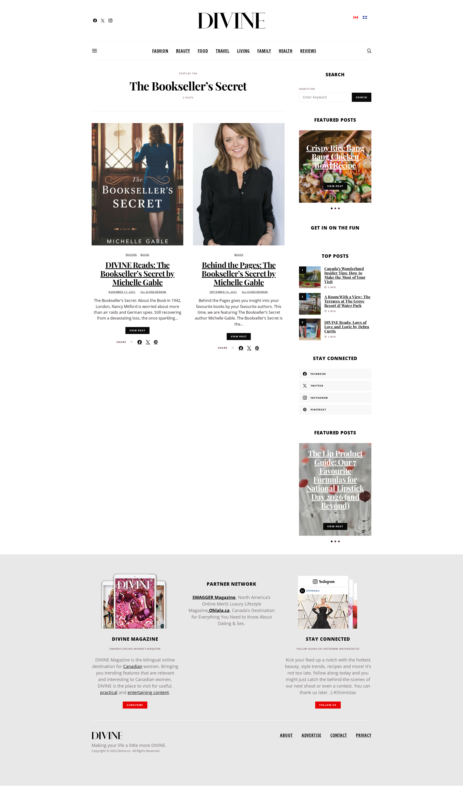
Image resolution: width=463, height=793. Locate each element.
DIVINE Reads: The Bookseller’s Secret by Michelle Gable (137, 273)
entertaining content (148, 692)
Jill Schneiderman (153, 291)
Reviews (308, 51)
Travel (222, 51)
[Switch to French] (364, 17)
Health (286, 51)
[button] (332, 208)
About (286, 735)
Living (243, 51)
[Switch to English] (355, 17)
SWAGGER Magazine (214, 597)
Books (144, 254)
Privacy (363, 735)
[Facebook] (95, 20)
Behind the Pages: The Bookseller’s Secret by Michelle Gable (239, 273)
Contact (338, 735)
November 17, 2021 (122, 291)
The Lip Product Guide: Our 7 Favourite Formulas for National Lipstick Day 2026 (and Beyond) (335, 479)
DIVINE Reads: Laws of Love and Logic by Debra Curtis (346, 327)
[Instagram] (110, 20)
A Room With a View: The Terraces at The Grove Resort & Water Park (347, 301)
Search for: (307, 88)
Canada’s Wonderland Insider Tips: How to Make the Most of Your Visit (344, 275)
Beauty (183, 51)
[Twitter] (102, 20)
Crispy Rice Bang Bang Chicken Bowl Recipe (335, 156)
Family (264, 51)
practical (108, 692)
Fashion (160, 51)
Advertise (311, 735)
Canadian (132, 666)
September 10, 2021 (223, 291)
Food (203, 51)
